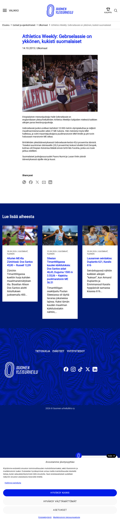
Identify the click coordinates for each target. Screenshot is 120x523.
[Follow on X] (87, 369)
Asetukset (60, 510)
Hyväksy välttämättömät (60, 501)
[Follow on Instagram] (73, 369)
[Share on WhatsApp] (24, 182)
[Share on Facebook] (31, 182)
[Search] (116, 10)
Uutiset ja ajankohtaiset (24, 25)
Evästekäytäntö (45, 517)
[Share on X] (37, 182)
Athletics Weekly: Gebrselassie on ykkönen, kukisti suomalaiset (81, 25)
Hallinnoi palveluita (13, 483)
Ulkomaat (43, 25)
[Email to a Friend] (44, 182)
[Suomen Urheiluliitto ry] (60, 10)
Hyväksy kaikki (59, 492)
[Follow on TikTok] (80, 369)
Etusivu (6, 25)
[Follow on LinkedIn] (94, 369)
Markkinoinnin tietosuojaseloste (66, 517)
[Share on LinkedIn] (50, 182)
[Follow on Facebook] (66, 369)
